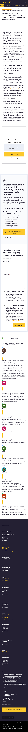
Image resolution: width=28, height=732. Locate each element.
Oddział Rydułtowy (7, 697)
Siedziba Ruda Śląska (7, 695)
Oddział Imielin (6, 698)
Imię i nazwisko (6, 261)
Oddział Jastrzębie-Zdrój (8, 699)
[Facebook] (3, 717)
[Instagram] (12, 717)
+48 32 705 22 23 (5, 614)
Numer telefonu (6, 268)
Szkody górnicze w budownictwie (11, 680)
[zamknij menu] (25, 2)
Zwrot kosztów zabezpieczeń (10, 681)
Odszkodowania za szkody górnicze (14, 88)
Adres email (6, 274)
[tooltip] (3, 343)
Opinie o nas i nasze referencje (11, 694)
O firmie (4, 691)
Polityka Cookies (15, 722)
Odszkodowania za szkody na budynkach (13, 676)
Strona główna (5, 9)
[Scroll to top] (26, 730)
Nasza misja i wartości (9, 692)
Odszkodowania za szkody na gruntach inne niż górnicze (14, 684)
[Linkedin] (9, 717)
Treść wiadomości (7, 281)
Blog (10, 9)
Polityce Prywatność (11, 301)
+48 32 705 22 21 (5, 651)
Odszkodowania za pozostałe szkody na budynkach (13, 682)
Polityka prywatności (6, 722)
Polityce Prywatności (16, 320)
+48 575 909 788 (5, 653)
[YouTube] (6, 717)
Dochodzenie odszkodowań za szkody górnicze (12, 674)
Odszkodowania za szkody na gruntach (12, 677)
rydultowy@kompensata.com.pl (8, 581)
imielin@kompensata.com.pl (7, 619)
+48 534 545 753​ (5, 580)
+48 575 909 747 (5, 615)
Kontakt (4, 701)
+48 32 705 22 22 (5, 578)
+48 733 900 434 (5, 617)
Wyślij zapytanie (19, 325)
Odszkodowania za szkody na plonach (12, 678)
